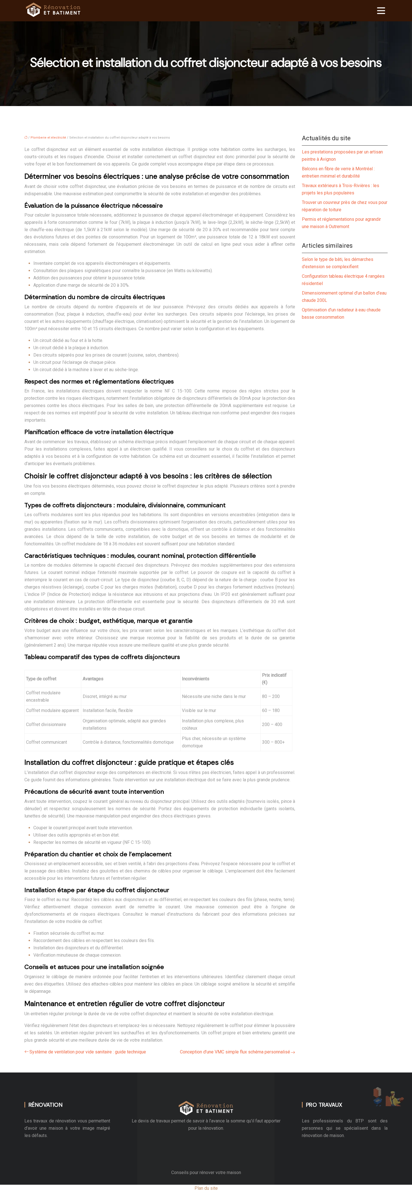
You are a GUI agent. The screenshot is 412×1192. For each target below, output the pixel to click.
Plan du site (206, 1188)
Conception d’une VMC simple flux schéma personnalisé (235, 1052)
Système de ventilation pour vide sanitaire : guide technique (87, 1052)
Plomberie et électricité (48, 137)
